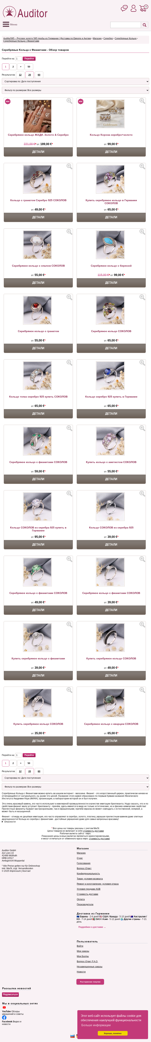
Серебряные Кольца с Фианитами (21, 41)
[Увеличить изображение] (69, 101)
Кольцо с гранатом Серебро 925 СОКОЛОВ (38, 200)
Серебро (108, 38)
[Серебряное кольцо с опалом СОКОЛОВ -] (38, 258)
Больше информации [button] (96, 1025)
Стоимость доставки (87, 894)
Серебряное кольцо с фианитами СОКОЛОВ (38, 462)
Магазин (97, 38)
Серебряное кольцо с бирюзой (111, 265)
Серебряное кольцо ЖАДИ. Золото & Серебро (38, 134)
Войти (80, 946)
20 (29, 75)
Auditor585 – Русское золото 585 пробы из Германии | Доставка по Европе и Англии (47, 38)
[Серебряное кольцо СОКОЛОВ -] (111, 324)
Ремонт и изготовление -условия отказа (98, 884)
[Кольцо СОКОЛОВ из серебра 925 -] (111, 520)
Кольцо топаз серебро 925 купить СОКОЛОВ (38, 396)
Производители (85, 904)
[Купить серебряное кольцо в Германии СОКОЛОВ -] (111, 193)
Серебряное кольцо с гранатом (38, 331)
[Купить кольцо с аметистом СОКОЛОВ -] (111, 454)
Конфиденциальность (88, 873)
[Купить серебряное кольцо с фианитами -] (38, 651)
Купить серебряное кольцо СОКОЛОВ (111, 658)
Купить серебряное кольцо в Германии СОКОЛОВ (111, 202)
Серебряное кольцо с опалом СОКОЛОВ (38, 265)
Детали (38, 151)
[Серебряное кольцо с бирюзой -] (111, 258)
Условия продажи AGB (88, 889)
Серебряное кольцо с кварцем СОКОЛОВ (111, 723)
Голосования (83, 863)
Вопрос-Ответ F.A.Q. (87, 961)
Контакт (26, 871)
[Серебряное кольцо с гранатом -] (38, 324)
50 (29, 66)
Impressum (15, 871)
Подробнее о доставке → (92, 927)
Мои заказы (83, 951)
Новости (81, 971)
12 (20, 75)
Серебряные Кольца (125, 38)
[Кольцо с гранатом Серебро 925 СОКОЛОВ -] (38, 193)
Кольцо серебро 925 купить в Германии (111, 396)
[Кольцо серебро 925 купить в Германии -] (111, 389)
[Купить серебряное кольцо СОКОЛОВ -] (111, 651)
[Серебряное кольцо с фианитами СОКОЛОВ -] (38, 454)
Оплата (81, 899)
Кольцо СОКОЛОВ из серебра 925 (111, 527)
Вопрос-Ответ (84, 868)
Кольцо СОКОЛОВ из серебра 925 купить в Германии (38, 529)
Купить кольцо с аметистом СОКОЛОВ (111, 462)
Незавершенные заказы (89, 966)
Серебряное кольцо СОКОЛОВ (111, 331)
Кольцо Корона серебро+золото (111, 134)
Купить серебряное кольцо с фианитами (38, 658)
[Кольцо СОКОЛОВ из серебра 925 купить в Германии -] (38, 520)
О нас (80, 858)
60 (39, 75)
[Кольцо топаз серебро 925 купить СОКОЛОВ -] (38, 389)
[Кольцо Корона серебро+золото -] (111, 127)
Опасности (10, 821)
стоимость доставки (93, 831)
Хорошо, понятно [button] (113, 1033)
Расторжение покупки (90, 982)
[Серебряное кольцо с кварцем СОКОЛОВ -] (111, 716)
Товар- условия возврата (90, 878)
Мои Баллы (83, 956)
